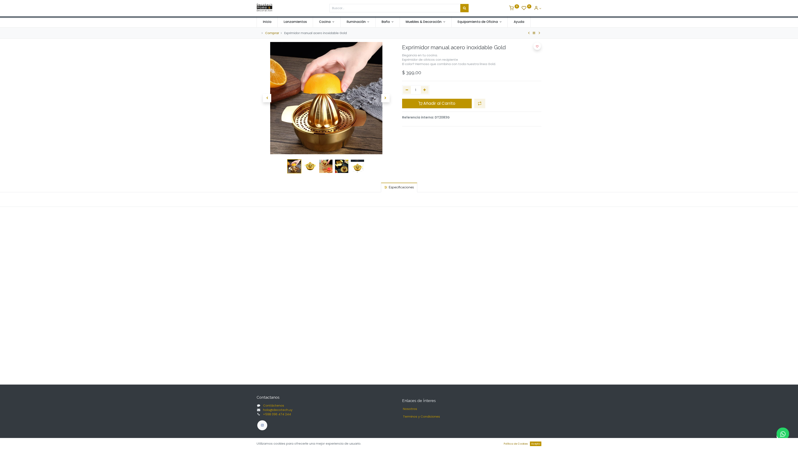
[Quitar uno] (407, 90)
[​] (262, 425)
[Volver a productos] (534, 33)
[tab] (399, 187)
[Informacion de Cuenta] (537, 8)
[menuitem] (267, 21)
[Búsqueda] (464, 8)
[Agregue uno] (425, 90)
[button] (267, 98)
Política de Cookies (516, 443)
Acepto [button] (535, 443)
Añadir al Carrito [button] (438, 103)
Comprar (272, 33)
